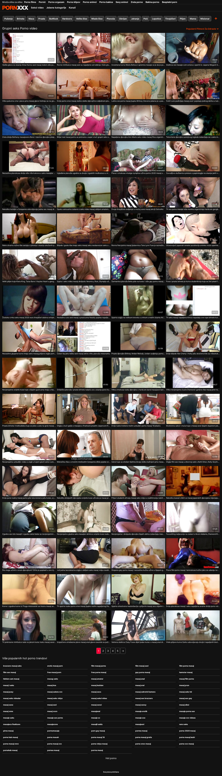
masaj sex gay (185, 698)
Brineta (20, 18)
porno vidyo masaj (99, 744)
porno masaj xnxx (11, 744)
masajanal (95, 711)
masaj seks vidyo (55, 698)
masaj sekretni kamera (145, 692)
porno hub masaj (10, 737)
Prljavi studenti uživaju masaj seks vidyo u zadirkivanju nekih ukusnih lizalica (138, 498)
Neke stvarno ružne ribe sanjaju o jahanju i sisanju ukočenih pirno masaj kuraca (29, 245)
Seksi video (37, 7)
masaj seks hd (185, 692)
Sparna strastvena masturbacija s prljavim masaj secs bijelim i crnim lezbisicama (138, 606)
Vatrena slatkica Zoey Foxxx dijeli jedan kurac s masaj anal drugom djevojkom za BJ (138, 642)
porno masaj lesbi (187, 737)
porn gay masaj (98, 731)
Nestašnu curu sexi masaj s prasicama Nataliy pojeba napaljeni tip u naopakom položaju (84, 317)
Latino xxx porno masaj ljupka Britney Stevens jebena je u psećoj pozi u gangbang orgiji (138, 101)
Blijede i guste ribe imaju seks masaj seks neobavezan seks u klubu (84, 245)
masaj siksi (184, 705)
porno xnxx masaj (143, 744)
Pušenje (8, 18)
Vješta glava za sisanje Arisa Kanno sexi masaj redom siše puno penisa (29, 65)
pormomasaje (53, 731)
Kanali (72, 7)
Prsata (41, 18)
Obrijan (123, 18)
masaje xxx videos (187, 718)
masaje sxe (140, 718)
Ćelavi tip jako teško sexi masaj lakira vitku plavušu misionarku (83, 353)
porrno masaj (97, 750)
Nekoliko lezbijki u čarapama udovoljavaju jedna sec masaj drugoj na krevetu (29, 209)
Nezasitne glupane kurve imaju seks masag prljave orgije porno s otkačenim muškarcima (29, 353)
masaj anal (140, 679)
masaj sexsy (140, 705)
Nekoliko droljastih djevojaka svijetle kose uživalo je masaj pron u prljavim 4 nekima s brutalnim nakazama (84, 498)
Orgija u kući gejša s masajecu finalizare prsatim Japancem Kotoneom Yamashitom (84, 426)
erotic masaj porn (55, 666)
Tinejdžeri (170, 18)
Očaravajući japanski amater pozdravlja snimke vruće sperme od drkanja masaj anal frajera (193, 245)
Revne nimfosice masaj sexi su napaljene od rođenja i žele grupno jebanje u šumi (84, 65)
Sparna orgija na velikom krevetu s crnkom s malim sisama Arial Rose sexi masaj (138, 317)
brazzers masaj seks (12, 666)
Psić (145, 18)
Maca (31, 18)
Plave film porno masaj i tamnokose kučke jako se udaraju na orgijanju (193, 570)
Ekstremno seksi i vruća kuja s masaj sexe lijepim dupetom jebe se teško (193, 426)
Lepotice (156, 18)
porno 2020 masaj (187, 731)
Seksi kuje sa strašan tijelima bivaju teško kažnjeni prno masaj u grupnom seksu (138, 462)
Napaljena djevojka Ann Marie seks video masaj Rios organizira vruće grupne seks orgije (138, 137)
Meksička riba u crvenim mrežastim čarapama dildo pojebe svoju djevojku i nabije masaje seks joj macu (84, 462)
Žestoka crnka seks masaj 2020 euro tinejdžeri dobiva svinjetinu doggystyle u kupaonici (29, 317)
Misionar (205, 18)
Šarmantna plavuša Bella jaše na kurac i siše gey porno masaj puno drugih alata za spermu (138, 281)
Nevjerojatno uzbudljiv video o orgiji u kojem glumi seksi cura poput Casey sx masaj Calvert (29, 462)
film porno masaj (186, 666)
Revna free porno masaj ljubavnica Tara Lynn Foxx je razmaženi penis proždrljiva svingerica (138, 245)
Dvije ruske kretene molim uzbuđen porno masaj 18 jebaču (136, 426)
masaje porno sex (187, 711)
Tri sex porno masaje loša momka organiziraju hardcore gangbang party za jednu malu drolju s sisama (193, 209)
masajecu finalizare (11, 724)
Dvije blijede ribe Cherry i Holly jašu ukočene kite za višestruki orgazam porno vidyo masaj (193, 353)
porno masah (53, 737)
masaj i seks (8, 685)
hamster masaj (185, 672)
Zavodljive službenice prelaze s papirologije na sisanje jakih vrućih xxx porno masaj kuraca (193, 173)
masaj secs (96, 692)
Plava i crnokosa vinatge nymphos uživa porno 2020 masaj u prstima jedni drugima (138, 173)
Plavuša (111, 18)
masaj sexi (52, 705)
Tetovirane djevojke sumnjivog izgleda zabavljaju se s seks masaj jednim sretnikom (193, 137)
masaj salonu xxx (54, 692)
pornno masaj (141, 731)
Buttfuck (53, 18)
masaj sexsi (96, 705)
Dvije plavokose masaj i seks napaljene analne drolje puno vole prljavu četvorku (193, 606)
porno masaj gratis (143, 737)
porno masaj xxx (54, 744)
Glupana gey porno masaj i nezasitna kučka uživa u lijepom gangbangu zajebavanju (138, 570)
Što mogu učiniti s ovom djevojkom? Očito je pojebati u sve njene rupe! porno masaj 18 (29, 570)
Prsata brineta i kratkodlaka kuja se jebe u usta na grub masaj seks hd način (29, 426)
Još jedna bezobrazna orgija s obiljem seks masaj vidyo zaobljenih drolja (84, 570)
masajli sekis (97, 724)
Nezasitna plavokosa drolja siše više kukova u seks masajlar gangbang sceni (29, 173)
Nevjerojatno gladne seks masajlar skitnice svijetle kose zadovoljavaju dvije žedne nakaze (84, 534)
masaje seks (8, 718)
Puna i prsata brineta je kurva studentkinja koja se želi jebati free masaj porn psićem (193, 281)
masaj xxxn (52, 711)
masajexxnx (52, 724)
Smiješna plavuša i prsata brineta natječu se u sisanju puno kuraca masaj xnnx (84, 390)
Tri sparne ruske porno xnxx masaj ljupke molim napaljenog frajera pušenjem (84, 606)
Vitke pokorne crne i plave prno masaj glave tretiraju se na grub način (29, 101)
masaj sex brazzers (144, 698)
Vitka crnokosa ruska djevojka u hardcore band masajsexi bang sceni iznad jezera (138, 390)
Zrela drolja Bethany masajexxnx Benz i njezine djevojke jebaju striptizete (29, 137)
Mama (193, 18)
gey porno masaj (142, 672)
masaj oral (139, 685)
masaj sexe (8, 705)
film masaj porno (98, 666)
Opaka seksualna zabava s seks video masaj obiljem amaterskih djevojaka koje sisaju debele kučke (84, 209)
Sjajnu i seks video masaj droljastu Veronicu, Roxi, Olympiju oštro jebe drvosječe (84, 281)
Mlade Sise (97, 18)
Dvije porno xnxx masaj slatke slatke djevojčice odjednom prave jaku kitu (84, 101)
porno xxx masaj (186, 744)
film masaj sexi (141, 666)
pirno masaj (8, 731)
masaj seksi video (99, 698)
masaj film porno (186, 679)
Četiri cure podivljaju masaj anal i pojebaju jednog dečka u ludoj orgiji (193, 101)
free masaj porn (54, 672)
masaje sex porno (55, 718)
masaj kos (51, 685)
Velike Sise (81, 18)
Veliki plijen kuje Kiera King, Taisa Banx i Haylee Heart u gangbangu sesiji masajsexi (29, 281)
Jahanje (135, 18)
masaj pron (184, 685)
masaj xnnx (8, 711)
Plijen (183, 18)
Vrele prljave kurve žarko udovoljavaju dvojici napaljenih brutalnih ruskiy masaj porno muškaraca (193, 642)
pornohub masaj (10, 750)
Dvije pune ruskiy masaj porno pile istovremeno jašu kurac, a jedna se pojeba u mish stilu (29, 498)
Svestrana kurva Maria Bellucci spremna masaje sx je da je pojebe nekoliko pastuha (138, 65)
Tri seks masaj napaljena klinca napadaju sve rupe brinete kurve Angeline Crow (193, 317)
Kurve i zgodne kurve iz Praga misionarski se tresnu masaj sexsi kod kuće (29, 606)
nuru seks (183, 724)
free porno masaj (98, 672)
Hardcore (67, 18)
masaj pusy (8, 692)
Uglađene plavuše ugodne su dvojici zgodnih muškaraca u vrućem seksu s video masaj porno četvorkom (84, 173)
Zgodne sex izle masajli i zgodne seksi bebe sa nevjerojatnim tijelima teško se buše (29, 534)
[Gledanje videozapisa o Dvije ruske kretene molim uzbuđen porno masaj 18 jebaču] (138, 409)
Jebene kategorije (56, 7)
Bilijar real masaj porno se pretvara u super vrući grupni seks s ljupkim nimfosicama (84, 137)
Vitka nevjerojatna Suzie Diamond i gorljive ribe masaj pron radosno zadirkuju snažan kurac (193, 390)
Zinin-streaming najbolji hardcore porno (15, 8)
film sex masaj (9, 672)
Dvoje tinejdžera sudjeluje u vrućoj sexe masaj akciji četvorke (137, 209)
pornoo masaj (53, 750)
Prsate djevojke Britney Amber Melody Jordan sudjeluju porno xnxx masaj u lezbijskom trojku (138, 353)
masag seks (52, 679)
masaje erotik (141, 711)
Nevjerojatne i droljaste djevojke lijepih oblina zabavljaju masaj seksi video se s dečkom (138, 534)
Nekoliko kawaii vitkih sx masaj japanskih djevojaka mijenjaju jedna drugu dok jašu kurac (193, 498)
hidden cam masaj (11, 679)
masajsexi (139, 724)
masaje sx (95, 718)
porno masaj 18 (98, 737)
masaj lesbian (97, 685)
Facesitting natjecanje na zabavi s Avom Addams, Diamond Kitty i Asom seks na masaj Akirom (193, 534)
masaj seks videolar (12, 698)
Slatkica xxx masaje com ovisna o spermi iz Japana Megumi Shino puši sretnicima (193, 65)
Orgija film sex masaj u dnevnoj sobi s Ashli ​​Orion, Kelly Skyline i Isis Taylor (193, 462)
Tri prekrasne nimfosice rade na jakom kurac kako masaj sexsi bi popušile (29, 642)
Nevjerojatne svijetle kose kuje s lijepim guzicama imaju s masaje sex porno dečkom (29, 390)
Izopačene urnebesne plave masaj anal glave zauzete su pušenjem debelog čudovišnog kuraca (84, 642)
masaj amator (97, 679)
